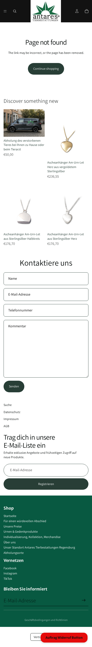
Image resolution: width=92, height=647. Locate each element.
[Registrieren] (83, 600)
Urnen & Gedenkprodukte (21, 531)
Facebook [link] (10, 568)
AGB (6, 426)
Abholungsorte (14, 553)
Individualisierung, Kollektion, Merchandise (32, 537)
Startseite (10, 516)
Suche (8, 405)
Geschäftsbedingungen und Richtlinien (46, 620)
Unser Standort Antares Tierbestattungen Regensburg (39, 547)
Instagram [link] (10, 573)
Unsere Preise (13, 526)
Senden (14, 386)
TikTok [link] (8, 579)
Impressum (11, 419)
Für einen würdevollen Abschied (25, 521)
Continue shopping (46, 69)
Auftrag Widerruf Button (64, 637)
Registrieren (46, 484)
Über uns (10, 542)
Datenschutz (12, 412)
